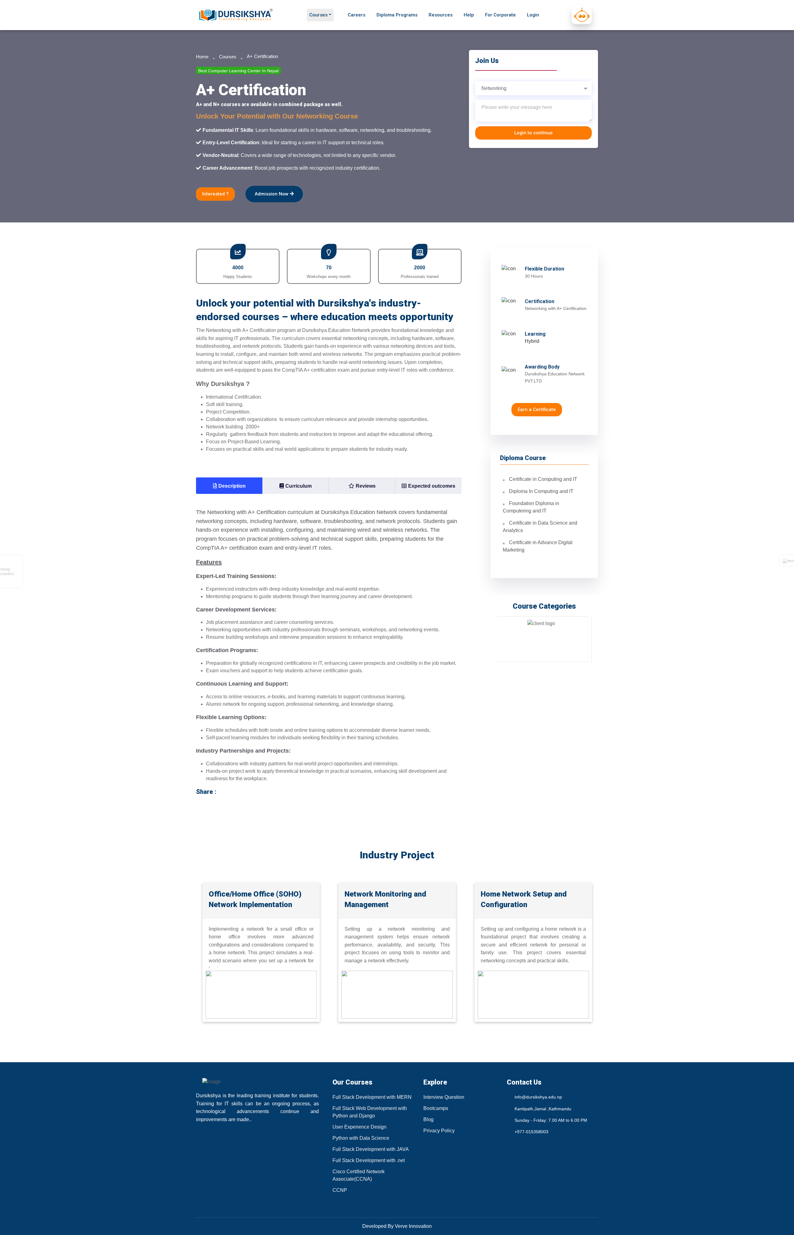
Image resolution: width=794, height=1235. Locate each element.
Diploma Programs (397, 15)
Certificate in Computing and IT (543, 479)
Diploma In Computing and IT (541, 491)
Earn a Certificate (537, 409)
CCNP (339, 1190)
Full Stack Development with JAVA (370, 1149)
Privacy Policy (439, 1130)
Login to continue (533, 133)
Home (202, 56)
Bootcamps (435, 1108)
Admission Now (272, 194)
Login (533, 15)
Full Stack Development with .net (368, 1160)
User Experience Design (359, 1127)
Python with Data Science (360, 1138)
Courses (318, 15)
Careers (356, 15)
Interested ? (215, 194)
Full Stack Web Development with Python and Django (369, 1112)
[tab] (229, 485)
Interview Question (443, 1097)
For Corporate (500, 15)
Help (469, 15)
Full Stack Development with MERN (372, 1097)
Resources (441, 15)
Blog (428, 1119)
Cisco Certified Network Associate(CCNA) (358, 1175)
